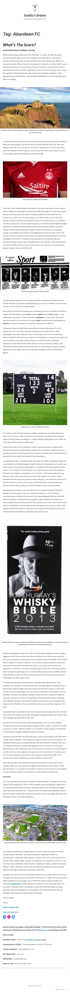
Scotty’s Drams (35, 15)
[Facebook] (4, 917)
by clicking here (15, 884)
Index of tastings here (11, 907)
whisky (35, 968)
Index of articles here (10, 912)
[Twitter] (13, 917)
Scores (26, 968)
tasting (30, 968)
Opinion (20, 968)
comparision (8, 968)
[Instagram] (9, 917)
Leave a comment (46, 968)
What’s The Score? (19, 44)
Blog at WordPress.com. (35, 985)
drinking (15, 968)
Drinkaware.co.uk (42, 930)
